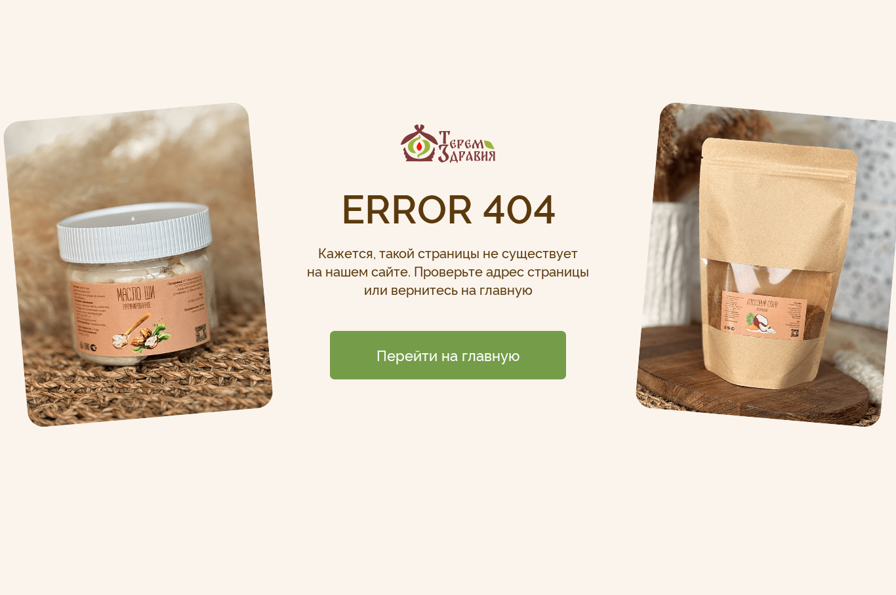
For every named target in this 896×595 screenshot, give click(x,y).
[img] (448, 144)
